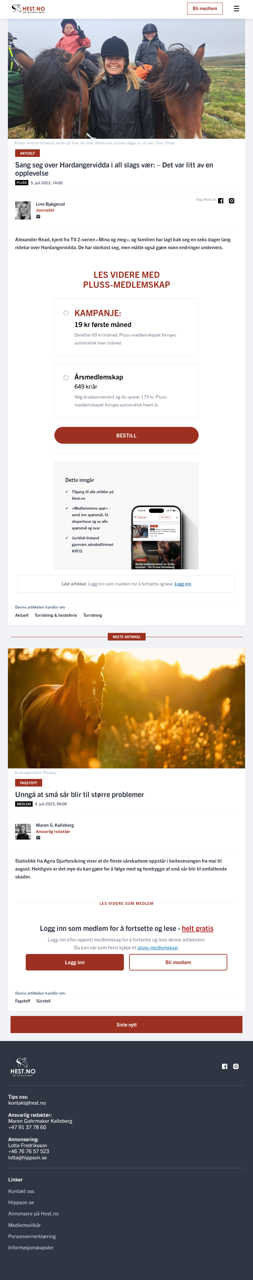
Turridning (92, 615)
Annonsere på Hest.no (33, 1213)
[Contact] (38, 217)
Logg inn (75, 962)
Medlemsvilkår (24, 1225)
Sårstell (43, 1000)
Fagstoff (28, 782)
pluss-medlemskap (157, 947)
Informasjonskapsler (31, 1247)
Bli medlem (205, 8)
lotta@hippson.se (27, 1157)
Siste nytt (127, 1024)
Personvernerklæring (32, 1236)
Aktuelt (27, 153)
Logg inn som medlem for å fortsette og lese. (126, 583)
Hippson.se (21, 1202)
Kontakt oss (21, 1191)
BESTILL (126, 435)
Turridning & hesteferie (56, 615)
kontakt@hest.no (27, 1102)
